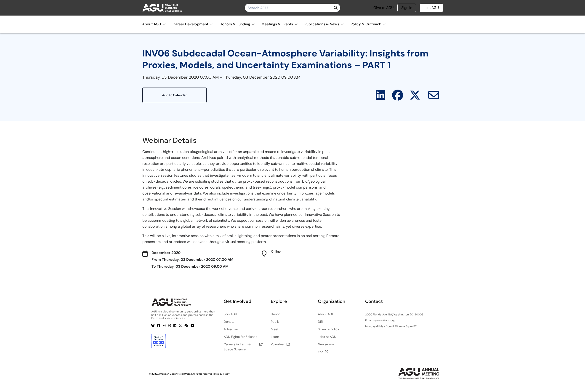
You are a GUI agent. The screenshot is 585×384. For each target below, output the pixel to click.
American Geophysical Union (174, 373)
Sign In (406, 7)
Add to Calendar (174, 95)
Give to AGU (383, 7)
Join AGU (431, 7)
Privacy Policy (222, 373)
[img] (336, 8)
